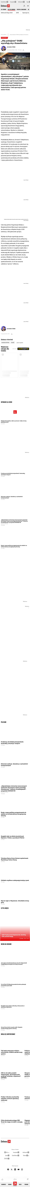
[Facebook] (8, 1169)
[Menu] (28, 6)
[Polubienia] (2, 1179)
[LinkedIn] (15, 1169)
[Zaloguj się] (24, 6)
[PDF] (12, 334)
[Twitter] (11, 1169)
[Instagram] (21, 1169)
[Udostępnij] (27, 1179)
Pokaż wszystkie (20, 342)
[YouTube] (18, 1169)
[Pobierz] (23, 50)
